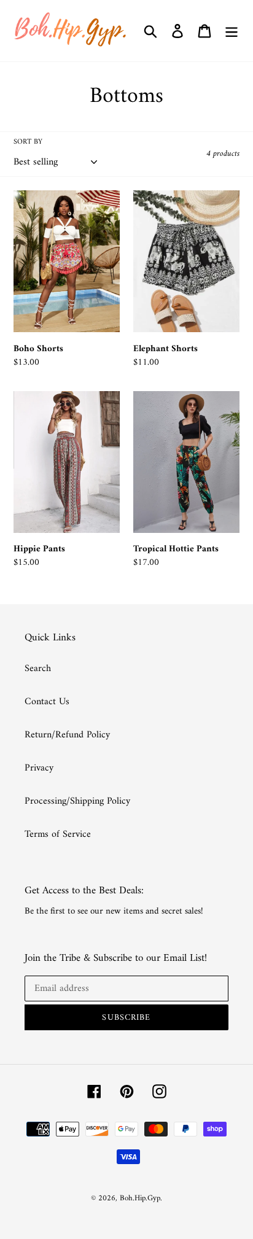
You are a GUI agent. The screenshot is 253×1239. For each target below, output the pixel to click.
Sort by (28, 142)
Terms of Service (58, 834)
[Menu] (231, 30)
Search (38, 668)
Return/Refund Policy (67, 735)
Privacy (39, 768)
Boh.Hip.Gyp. (141, 1198)
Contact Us (47, 701)
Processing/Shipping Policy (77, 801)
